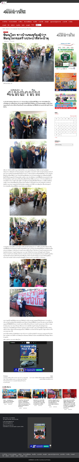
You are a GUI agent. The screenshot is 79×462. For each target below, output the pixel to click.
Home (32, 24)
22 (75, 129)
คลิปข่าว (13, 25)
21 (72, 129)
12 (65, 126)
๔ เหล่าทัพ (41, 21)
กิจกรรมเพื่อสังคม (28, 21)
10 (59, 126)
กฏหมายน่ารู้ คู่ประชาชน (55, 21)
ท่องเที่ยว (35, 21)
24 (59, 132)
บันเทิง (23, 25)
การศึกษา (20, 21)
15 (75, 126)
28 (72, 132)
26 (65, 132)
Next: (41, 378)
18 (62, 129)
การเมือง (70, 21)
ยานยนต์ (4, 25)
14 (72, 126)
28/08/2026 (10, 404)
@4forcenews (6, 41)
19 (65, 129)
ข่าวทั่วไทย (4, 21)
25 (62, 132)
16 (56, 129)
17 (59, 129)
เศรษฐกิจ (47, 21)
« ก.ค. (56, 137)
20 (68, 129)
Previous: (15, 379)
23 (56, 132)
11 (62, 126)
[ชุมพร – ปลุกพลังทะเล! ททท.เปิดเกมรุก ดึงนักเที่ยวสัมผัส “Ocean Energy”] (9, 394)
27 (68, 132)
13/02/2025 (12, 41)
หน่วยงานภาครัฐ (51, 396)
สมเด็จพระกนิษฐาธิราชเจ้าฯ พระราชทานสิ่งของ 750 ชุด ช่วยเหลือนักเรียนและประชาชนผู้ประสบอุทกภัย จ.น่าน (53, 403)
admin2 (5, 404)
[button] (76, 23)
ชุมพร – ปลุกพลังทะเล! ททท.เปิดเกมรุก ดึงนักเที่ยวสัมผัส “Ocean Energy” (8, 401)
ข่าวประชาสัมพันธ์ (13, 21)
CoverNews (41, 459)
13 (68, 126)
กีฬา (9, 25)
